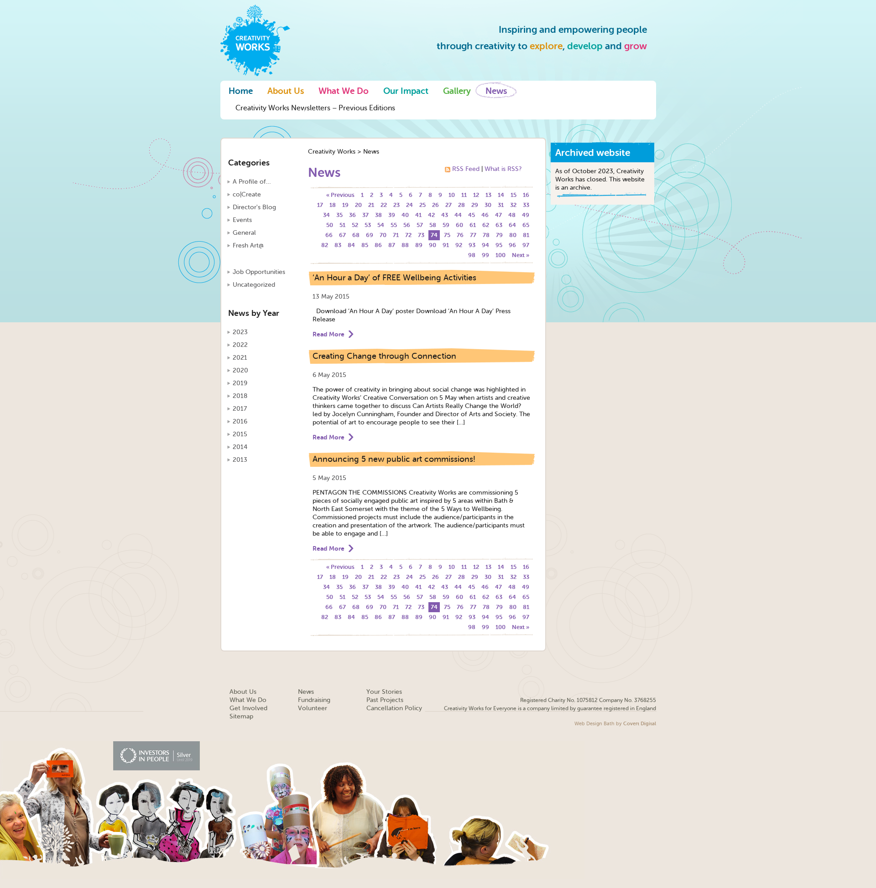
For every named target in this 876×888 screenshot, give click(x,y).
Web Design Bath (594, 724)
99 (485, 255)
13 (488, 194)
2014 (240, 447)
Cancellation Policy (394, 708)
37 (365, 215)
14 (501, 194)
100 (500, 255)
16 (526, 194)
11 (464, 194)
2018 (240, 395)
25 (422, 204)
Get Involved (248, 708)
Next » (520, 255)
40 (405, 215)
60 (459, 225)
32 (513, 204)
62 (485, 225)
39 (391, 215)
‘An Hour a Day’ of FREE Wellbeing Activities (394, 277)
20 (358, 204)
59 (446, 225)
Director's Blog (254, 207)
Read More (328, 334)
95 (498, 245)
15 (513, 194)
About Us (285, 91)
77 (473, 235)
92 (458, 245)
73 (421, 235)
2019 (240, 383)
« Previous (340, 194)
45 (471, 215)
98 (471, 255)
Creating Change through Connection (384, 356)
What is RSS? (503, 168)
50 (329, 225)
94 (485, 245)
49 (525, 215)
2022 (240, 344)
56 (406, 225)
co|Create (247, 194)
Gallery (457, 91)
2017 (240, 408)
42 (431, 215)
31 (501, 204)
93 (472, 245)
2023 (240, 332)
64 (512, 225)
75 (447, 235)
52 (355, 225)
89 (418, 245)
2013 (240, 459)
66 (329, 235)
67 (342, 235)
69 (369, 235)
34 (326, 215)
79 (499, 235)
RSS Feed (465, 168)
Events (242, 220)
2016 (240, 421)
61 (472, 225)
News (496, 91)
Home (241, 91)
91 (446, 245)
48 (512, 215)
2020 (240, 370)
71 (396, 235)
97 (525, 245)
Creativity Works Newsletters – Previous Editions (315, 108)
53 (368, 225)
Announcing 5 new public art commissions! (394, 459)
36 (352, 215)
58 (432, 225)
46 (485, 215)
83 (337, 245)
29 (474, 204)
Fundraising (314, 700)
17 (320, 204)
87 (391, 245)
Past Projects (384, 700)
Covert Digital (639, 724)
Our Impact (405, 91)
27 (448, 204)
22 (384, 204)
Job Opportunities (259, 271)
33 (526, 204)
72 (408, 235)
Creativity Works (331, 151)
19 (345, 204)
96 (512, 245)
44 (458, 215)
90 (432, 245)
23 (396, 204)
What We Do (343, 91)
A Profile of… (252, 181)
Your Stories (384, 691)
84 (351, 245)
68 (356, 235)
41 (418, 215)
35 (339, 215)
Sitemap (241, 716)
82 (324, 245)
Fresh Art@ (248, 245)
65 (525, 225)
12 (476, 194)
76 (460, 235)
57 (420, 225)
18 (332, 204)
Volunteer (312, 708)
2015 (240, 434)
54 (380, 225)
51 (342, 225)
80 (512, 235)
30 (488, 204)
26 (435, 204)
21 (371, 204)
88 (405, 245)
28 (461, 204)
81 (526, 235)
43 (444, 215)
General (244, 232)
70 (383, 235)
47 (498, 215)
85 (364, 245)
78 (486, 235)
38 (378, 215)
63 (498, 225)
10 (451, 194)
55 (394, 225)
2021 (240, 357)
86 (378, 245)
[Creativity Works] (255, 39)
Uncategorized (254, 284)
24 (409, 204)
